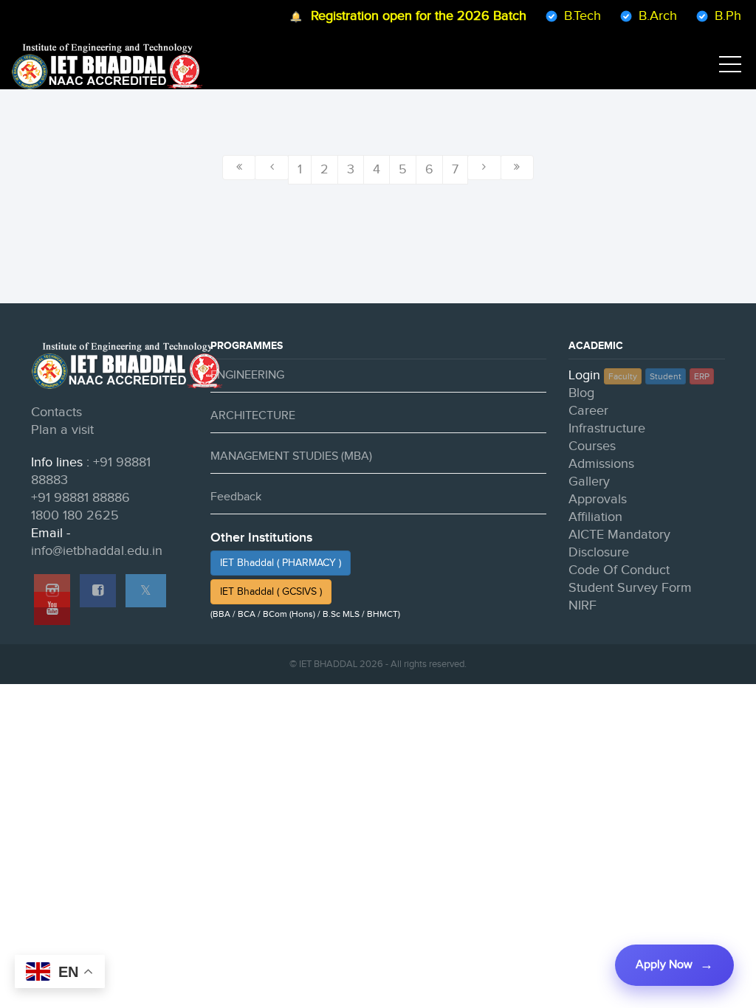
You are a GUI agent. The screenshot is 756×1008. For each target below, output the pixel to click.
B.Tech (573, 16)
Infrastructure (606, 428)
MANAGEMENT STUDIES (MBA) (291, 456)
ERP (701, 376)
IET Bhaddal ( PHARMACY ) (280, 563)
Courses (592, 446)
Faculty (622, 376)
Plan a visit (62, 430)
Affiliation (595, 517)
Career (588, 410)
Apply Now (664, 965)
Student (665, 376)
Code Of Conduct (619, 570)
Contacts (56, 412)
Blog (581, 393)
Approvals (597, 499)
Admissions (601, 464)
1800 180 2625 (75, 515)
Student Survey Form (630, 588)
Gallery (589, 481)
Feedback (235, 497)
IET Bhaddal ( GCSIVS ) (271, 592)
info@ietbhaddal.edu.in (96, 551)
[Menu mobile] (730, 67)
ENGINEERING (247, 375)
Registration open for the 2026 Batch (410, 16)
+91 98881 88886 (80, 497)
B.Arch (649, 16)
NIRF (582, 605)
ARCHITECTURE (252, 416)
